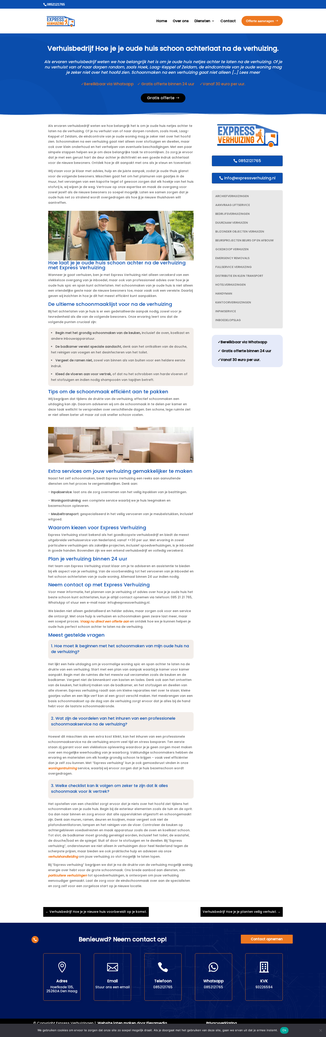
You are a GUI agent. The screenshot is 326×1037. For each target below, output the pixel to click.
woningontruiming (62, 768)
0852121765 (249, 160)
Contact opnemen (267, 939)
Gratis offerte (161, 98)
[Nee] (320, 1030)
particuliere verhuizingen (67, 875)
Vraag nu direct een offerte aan (104, 621)
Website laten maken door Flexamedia (132, 1023)
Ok (284, 1030)
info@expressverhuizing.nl (249, 178)
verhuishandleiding (63, 856)
